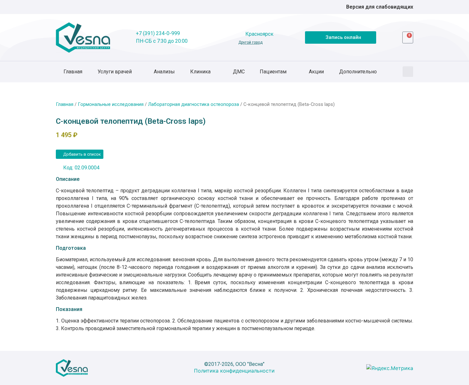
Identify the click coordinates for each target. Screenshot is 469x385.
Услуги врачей (115, 72)
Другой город (250, 42)
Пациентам (273, 72)
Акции (316, 72)
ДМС (239, 72)
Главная (72, 72)
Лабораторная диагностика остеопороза (193, 104)
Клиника (200, 72)
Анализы (164, 72)
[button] (408, 71)
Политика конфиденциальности (234, 370)
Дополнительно (358, 72)
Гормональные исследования (111, 104)
